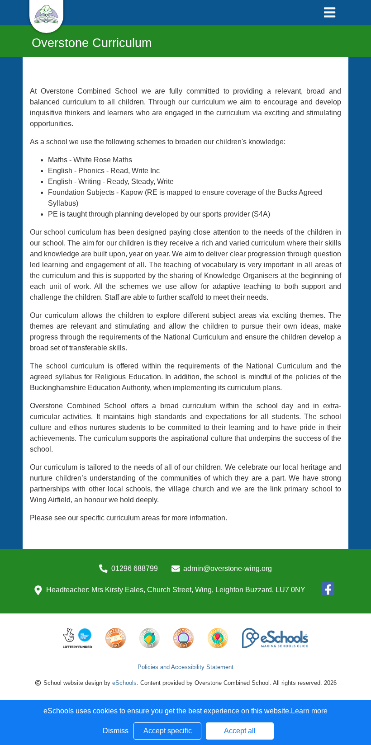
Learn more (309, 711)
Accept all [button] (240, 731)
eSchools (124, 682)
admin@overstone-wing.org (227, 568)
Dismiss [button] (115, 731)
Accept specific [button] (167, 731)
